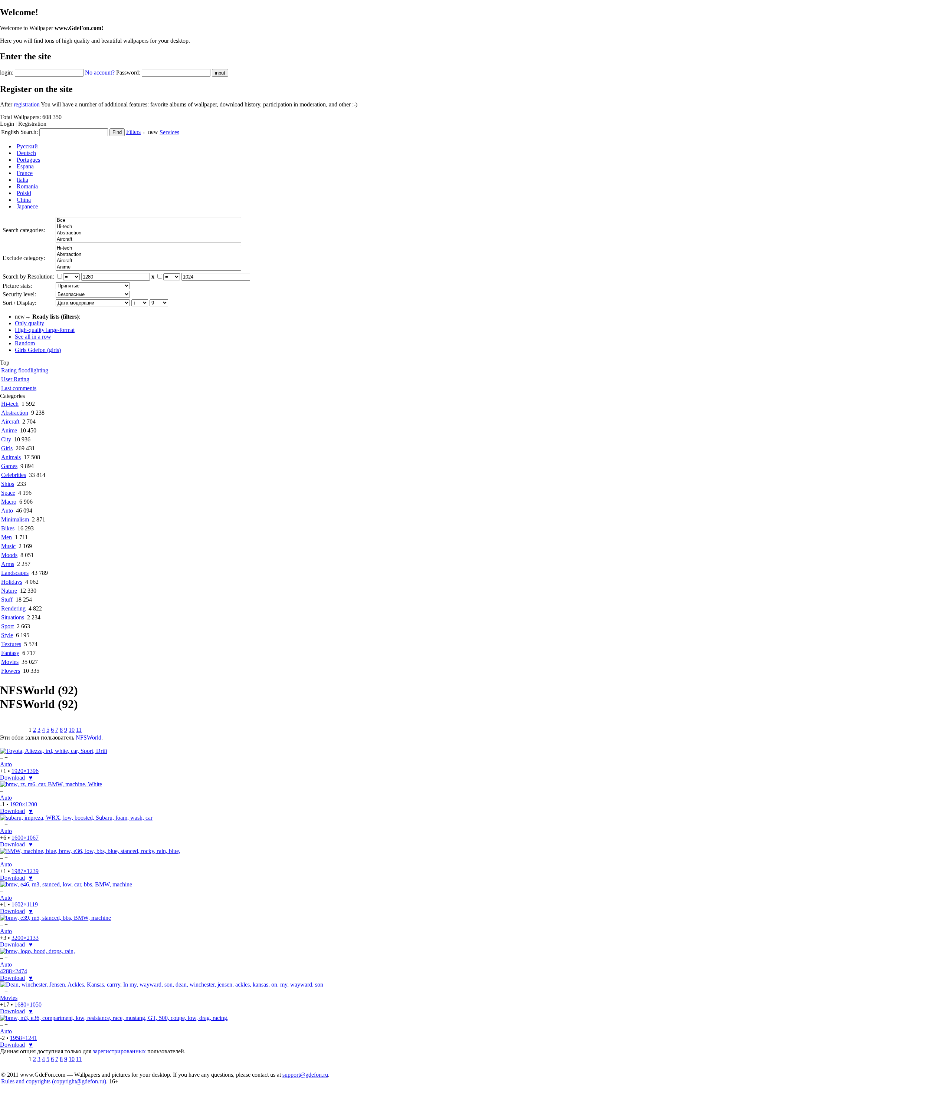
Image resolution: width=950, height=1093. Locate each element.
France (25, 173)
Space (8, 493)
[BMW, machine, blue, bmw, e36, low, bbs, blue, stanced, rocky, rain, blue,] (90, 851)
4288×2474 (13, 971)
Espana (25, 166)
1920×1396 (25, 771)
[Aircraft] (148, 239)
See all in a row (33, 336)
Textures (11, 644)
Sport (7, 626)
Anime (9, 430)
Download (12, 777)
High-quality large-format (45, 330)
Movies (10, 662)
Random (25, 343)
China (24, 200)
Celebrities (13, 475)
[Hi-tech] (148, 227)
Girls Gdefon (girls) (38, 350)
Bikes (7, 528)
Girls (7, 448)
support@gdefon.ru (305, 1074)
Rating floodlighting (24, 370)
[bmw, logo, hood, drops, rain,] (37, 951)
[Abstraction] (148, 233)
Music (8, 546)
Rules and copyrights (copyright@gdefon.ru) (53, 1081)
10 (72, 730)
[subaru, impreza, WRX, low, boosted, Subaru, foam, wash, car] (76, 817)
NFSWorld (88, 737)
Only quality (29, 323)
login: (6, 72)
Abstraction (14, 412)
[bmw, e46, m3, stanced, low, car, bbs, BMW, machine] (66, 884)
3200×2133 (25, 938)
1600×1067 (25, 837)
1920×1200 (23, 804)
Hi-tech (10, 404)
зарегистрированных (119, 1051)
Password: (128, 72)
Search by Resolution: (28, 276)
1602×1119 (25, 904)
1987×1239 (25, 871)
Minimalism (15, 519)
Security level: (19, 294)
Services (169, 132)
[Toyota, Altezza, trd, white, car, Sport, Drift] (53, 751)
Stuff (7, 599)
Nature (9, 590)
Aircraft (10, 421)
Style (7, 635)
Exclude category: (24, 258)
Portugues (28, 160)
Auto (7, 510)
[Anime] (148, 267)
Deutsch (26, 153)
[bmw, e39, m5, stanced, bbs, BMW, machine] (55, 918)
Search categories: (24, 230)
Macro (8, 501)
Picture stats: (17, 286)
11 (79, 730)
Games (9, 466)
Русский (27, 146)
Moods (9, 555)
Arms (7, 564)
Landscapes (15, 573)
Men (6, 537)
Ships (7, 484)
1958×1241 (23, 1038)
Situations (12, 617)
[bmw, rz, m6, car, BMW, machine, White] (51, 784)
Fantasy (10, 653)
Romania (27, 186)
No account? (100, 72)
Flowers (10, 671)
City (6, 439)
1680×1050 (28, 1004)
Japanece (27, 206)
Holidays (11, 582)
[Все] (148, 220)
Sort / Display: (19, 303)
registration (27, 104)
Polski (24, 193)
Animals (11, 457)
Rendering (13, 608)
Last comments (18, 388)
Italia (22, 180)
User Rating (15, 379)
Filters (133, 132)
